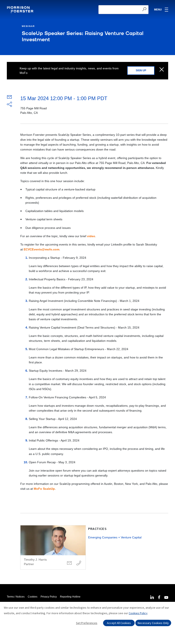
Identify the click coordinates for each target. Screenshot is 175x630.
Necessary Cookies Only (153, 623)
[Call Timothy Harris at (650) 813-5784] (78, 563)
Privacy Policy (49, 596)
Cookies (32, 596)
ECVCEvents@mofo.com (41, 249)
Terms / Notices (16, 596)
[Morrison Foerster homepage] (21, 9)
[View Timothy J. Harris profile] (53, 547)
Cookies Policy (138, 613)
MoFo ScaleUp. (45, 488)
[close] (161, 69)
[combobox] (123, 9)
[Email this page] (9, 98)
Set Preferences (86, 623)
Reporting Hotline (70, 596)
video (91, 236)
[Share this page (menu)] (9, 104)
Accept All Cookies (119, 623)
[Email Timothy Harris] (69, 563)
